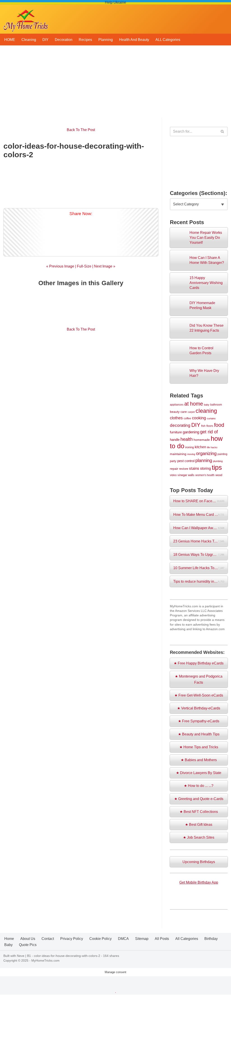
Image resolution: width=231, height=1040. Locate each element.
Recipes (85, 40)
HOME (9, 40)
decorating (180, 425)
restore (183, 468)
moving (191, 454)
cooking (199, 418)
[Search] (222, 131)
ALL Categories (167, 40)
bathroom (216, 404)
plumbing (218, 461)
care (183, 411)
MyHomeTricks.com (45, 960)
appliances (176, 404)
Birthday (211, 939)
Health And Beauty (134, 40)
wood (218, 475)
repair (174, 468)
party (173, 461)
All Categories (186, 939)
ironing (189, 447)
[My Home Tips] (25, 19)
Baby (8, 945)
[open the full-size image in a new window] (80, 182)
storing (205, 468)
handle (175, 439)
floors (209, 425)
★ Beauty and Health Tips (198, 734)
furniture (176, 432)
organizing (206, 453)
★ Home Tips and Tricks (198, 747)
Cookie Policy (100, 939)
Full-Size (84, 266)
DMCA (123, 939)
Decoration (63, 40)
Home (9, 939)
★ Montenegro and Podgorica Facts (198, 679)
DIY (45, 40)
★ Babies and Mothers (199, 760)
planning (203, 460)
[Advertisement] (115, 83)
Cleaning (28, 40)
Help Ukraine (115, 2)
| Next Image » (103, 266)
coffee (187, 418)
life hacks (212, 447)
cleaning (206, 411)
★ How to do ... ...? (198, 786)
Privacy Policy (71, 939)
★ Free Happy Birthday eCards (199, 663)
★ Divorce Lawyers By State (198, 773)
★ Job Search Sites (198, 837)
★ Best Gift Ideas (198, 824)
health (186, 439)
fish (203, 425)
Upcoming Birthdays (198, 862)
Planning (105, 40)
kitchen (200, 447)
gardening (191, 432)
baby (206, 404)
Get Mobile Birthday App (198, 882)
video (173, 475)
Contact (48, 939)
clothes (176, 418)
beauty (175, 411)
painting (222, 454)
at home (193, 404)
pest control (185, 461)
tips (217, 467)
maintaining (178, 454)
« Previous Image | (61, 266)
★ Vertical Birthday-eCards (198, 708)
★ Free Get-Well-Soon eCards (198, 695)
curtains (211, 418)
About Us (27, 939)
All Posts (162, 939)
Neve (20, 956)
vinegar (182, 475)
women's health (205, 475)
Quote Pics (28, 945)
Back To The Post (81, 130)
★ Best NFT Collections (199, 812)
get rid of (209, 431)
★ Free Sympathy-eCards (198, 721)
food (219, 425)
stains (194, 468)
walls (191, 475)
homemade (202, 439)
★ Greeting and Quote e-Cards (198, 799)
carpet (191, 412)
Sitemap (141, 939)
